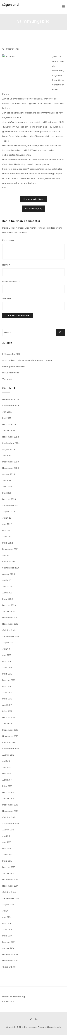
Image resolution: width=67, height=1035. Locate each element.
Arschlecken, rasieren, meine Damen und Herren (27, 360)
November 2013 (10, 960)
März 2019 (7, 673)
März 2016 (7, 786)
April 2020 (7, 592)
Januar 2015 (8, 873)
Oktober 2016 (9, 742)
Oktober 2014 (9, 892)
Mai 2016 (6, 773)
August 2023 (8, 474)
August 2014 (8, 904)
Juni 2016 (6, 767)
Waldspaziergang (33, 208)
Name (6, 264)
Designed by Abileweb (49, 1027)
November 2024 (10, 436)
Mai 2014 (6, 923)
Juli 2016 (6, 761)
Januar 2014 (8, 948)
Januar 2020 (8, 611)
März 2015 (7, 860)
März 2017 (7, 711)
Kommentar (8, 240)
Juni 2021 (6, 555)
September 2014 (10, 898)
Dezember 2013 (10, 954)
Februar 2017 (8, 717)
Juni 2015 (6, 842)
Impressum (8, 1001)
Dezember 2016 (10, 729)
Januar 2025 (8, 430)
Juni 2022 (7, 524)
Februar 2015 (8, 867)
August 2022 (8, 511)
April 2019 (7, 667)
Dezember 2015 (10, 804)
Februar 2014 (8, 942)
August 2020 (8, 574)
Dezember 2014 (10, 879)
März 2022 (7, 542)
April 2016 (7, 779)
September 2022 (10, 505)
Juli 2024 (6, 455)
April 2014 (7, 929)
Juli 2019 (6, 648)
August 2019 (8, 642)
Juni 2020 (7, 586)
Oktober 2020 (9, 561)
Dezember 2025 (10, 399)
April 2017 (7, 705)
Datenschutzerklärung (13, 996)
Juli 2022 (6, 517)
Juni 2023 (7, 486)
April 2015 (7, 854)
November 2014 (10, 885)
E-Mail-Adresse (11, 281)
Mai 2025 (6, 418)
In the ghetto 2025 (11, 354)
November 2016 (10, 736)
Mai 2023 (6, 492)
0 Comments (12, 48)
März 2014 (7, 935)
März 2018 (7, 698)
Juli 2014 (6, 910)
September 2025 (10, 405)
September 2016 (10, 748)
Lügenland (10, 4)
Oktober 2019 (9, 630)
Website (6, 298)
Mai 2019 (6, 661)
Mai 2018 (6, 686)
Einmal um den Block (34, 199)
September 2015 (10, 823)
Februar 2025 (9, 424)
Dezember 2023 (10, 461)
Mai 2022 (6, 530)
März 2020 (7, 598)
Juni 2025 (7, 411)
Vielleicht (7, 378)
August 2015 (8, 829)
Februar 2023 (9, 499)
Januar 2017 (8, 723)
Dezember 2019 (10, 617)
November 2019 (10, 623)
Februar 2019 (8, 680)
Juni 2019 (6, 655)
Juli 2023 (6, 480)
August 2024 (8, 449)
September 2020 (10, 567)
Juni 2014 (6, 917)
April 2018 (7, 692)
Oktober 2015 (9, 817)
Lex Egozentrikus (10, 372)
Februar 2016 (8, 792)
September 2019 (10, 636)
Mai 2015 (6, 848)
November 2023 (10, 468)
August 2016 (8, 754)
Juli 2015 (6, 835)
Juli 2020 (6, 580)
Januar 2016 (8, 798)
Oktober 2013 (9, 966)
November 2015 (10, 811)
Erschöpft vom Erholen (13, 366)
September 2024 (11, 443)
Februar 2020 (9, 605)
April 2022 (7, 536)
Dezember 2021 (10, 549)
